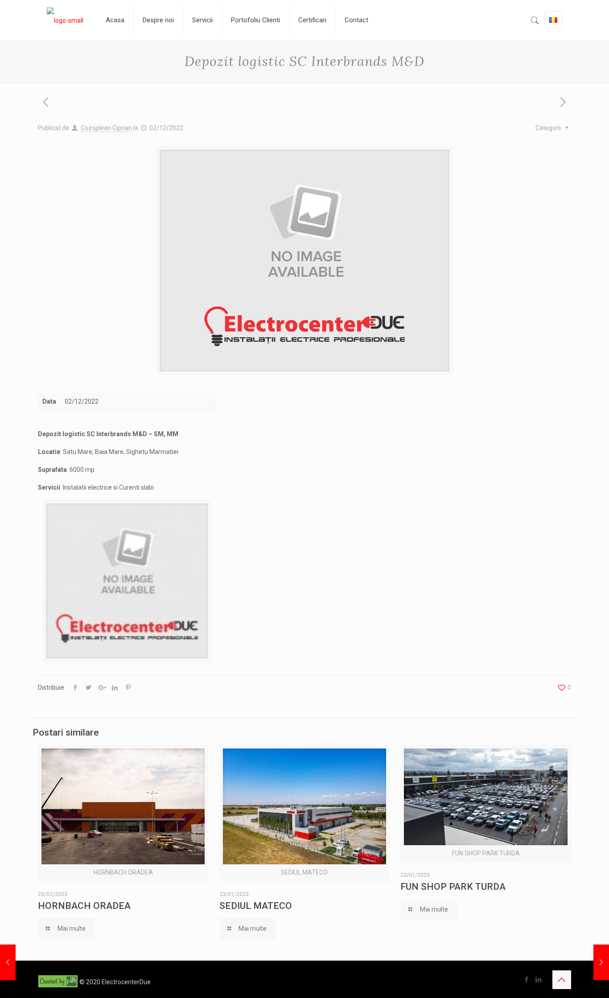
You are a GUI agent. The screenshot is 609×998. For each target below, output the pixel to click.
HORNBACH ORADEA (84, 905)
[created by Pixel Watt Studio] (58, 982)
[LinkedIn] (538, 980)
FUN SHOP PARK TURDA (453, 886)
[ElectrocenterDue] (65, 20)
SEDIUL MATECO (255, 905)
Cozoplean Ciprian (106, 127)
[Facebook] (526, 980)
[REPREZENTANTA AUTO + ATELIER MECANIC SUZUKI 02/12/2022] (601, 962)
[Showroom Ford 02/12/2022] (8, 962)
